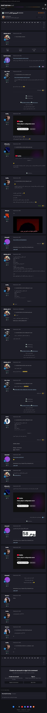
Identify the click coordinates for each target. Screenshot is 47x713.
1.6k (8, 82)
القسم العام (16, 17)
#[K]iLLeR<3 (7, 33)
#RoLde (7, 210)
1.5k (8, 124)
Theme (18, 709)
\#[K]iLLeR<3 (39, 243)
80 (7, 221)
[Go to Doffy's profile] (7, 118)
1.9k (8, 606)
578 (8, 44)
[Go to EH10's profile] (7, 421)
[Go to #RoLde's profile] (7, 215)
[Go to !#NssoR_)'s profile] (7, 150)
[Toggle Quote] (14, 74)
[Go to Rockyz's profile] (7, 600)
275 (13, 22)
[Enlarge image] (24, 389)
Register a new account (13, 682)
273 (8, 22)
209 (8, 42)
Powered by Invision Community (23, 711)
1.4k (8, 427)
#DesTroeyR (27, 147)
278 (21, 22)
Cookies (28, 709)
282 (32, 22)
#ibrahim (27, 74)
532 (8, 80)
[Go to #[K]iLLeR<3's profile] (7, 38)
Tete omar (9, 16)
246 (8, 65)
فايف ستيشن (15, 249)
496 (8, 246)
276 (16, 22)
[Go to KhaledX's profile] (7, 241)
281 (29, 22)
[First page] (2, 22)
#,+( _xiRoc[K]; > (28, 645)
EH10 (7, 416)
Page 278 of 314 (44, 25)
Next (38, 22)
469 (8, 66)
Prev (5, 22)
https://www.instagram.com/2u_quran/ (21, 58)
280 (27, 22)
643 (8, 248)
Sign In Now (33, 682)
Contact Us (23, 709)
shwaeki (30, 66)
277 (18, 22)
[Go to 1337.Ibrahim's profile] (7, 60)
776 (7, 123)
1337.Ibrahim (7, 55)
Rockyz (7, 595)
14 (7, 220)
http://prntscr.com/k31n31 (18, 457)
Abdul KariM (36, 66)
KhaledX (7, 237)
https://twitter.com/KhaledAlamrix (20, 239)
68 (7, 426)
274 (10, 22)
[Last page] (40, 22)
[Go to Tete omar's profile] (3, 17)
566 (8, 497)
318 (7, 605)
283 (35, 22)
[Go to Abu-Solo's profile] (7, 76)
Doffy (7, 113)
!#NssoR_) (7, 144)
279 (24, 22)
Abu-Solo (7, 71)
